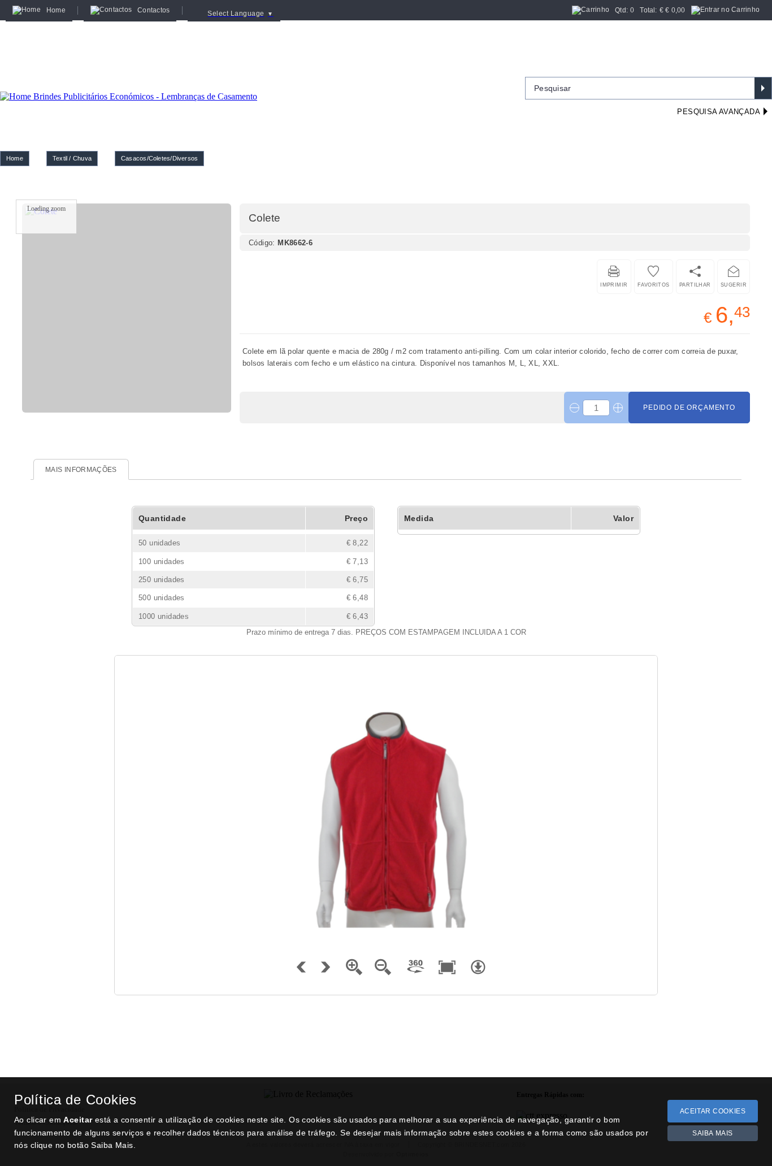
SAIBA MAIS (712, 1133)
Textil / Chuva (72, 158)
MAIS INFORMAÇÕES (81, 470)
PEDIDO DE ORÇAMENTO (689, 407)
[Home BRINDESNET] (128, 82)
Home (14, 158)
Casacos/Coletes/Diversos (159, 158)
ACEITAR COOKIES (713, 1111)
